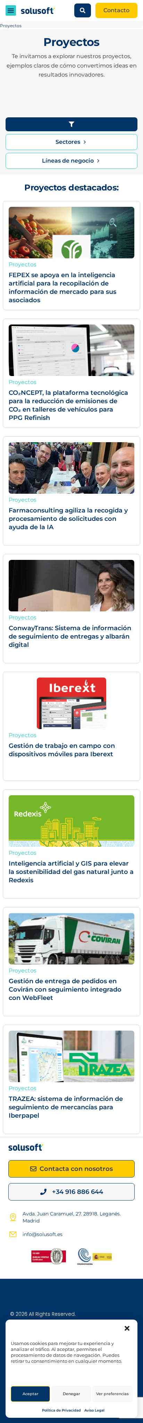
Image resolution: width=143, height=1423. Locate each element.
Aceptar (31, 1393)
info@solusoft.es (42, 1234)
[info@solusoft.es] (12, 1234)
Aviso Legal (94, 1410)
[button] (127, 1328)
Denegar (71, 1393)
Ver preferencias (112, 1393)
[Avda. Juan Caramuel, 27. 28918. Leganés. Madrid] (12, 1217)
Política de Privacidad (61, 1410)
